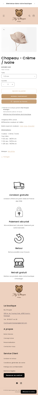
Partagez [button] (7, 157)
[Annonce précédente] (3, 4)
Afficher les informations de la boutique (17, 114)
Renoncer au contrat (14, 375)
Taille (3, 73)
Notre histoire (8, 334)
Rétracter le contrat (29, 391)
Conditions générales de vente (14, 363)
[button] (4, 16)
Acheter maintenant (19, 96)
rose (25, 126)
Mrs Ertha (11, 151)
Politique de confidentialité (13, 367)
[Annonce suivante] (35, 4)
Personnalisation (9, 342)
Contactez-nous (9, 346)
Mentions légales (9, 371)
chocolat (31, 126)
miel (21, 126)
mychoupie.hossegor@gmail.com (15, 323)
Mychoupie (11, 390)
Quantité (4, 81)
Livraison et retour (10, 358)
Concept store (9, 338)
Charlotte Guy (19, 392)
